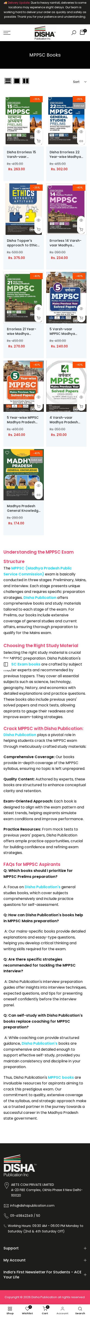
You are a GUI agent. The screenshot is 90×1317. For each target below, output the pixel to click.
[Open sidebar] (6, 664)
